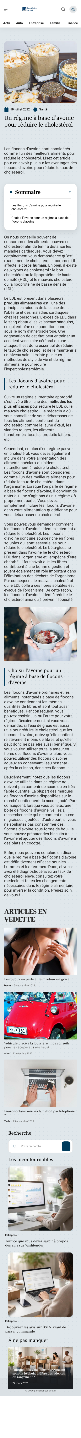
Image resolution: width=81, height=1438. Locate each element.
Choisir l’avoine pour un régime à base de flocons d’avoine (40, 220)
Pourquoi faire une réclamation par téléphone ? (39, 1113)
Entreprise (11, 1235)
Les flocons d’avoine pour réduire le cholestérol (36, 207)
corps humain (34, 265)
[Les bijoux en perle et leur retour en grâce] (40, 951)
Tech (7, 1121)
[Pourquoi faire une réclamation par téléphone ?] (40, 1083)
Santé (43, 109)
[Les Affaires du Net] (30, 9)
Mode (7, 985)
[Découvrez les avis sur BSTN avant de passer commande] (40, 1284)
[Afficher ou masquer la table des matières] (56, 192)
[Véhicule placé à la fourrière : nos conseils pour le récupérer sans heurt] (40, 1015)
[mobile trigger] (7, 9)
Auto (7, 1053)
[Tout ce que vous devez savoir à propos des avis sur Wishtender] (40, 1198)
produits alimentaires (23, 303)
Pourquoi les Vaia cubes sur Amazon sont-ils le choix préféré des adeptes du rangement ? (38, 1373)
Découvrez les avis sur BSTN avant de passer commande (35, 1329)
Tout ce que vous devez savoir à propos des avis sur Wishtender (36, 1243)
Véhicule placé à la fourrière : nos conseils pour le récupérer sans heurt (37, 1045)
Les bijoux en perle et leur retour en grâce (37, 979)
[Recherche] (63, 9)
